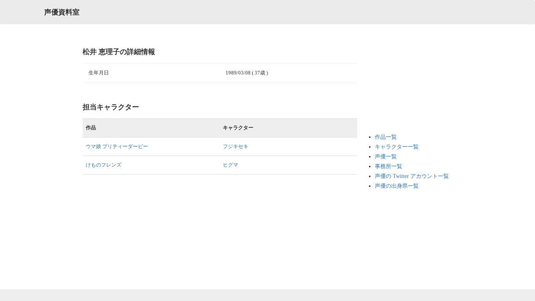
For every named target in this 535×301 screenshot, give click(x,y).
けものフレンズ (103, 165)
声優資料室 (62, 12)
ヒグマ (230, 165)
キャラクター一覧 (397, 147)
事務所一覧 (388, 166)
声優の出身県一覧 (397, 186)
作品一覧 (386, 137)
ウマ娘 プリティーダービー (117, 146)
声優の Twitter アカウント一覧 (412, 176)
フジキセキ (235, 146)
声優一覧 (386, 157)
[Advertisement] (406, 86)
